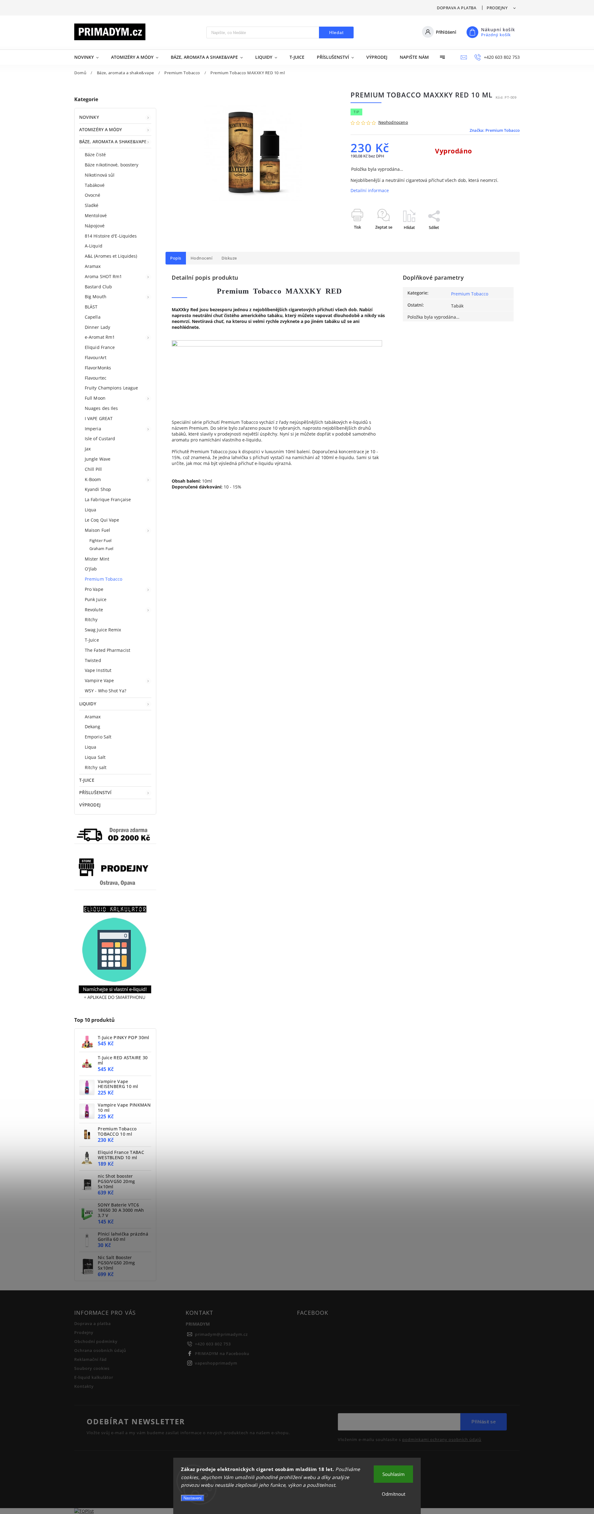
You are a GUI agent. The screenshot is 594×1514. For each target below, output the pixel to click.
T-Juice (92, 640)
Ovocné (93, 195)
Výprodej (90, 805)
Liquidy (87, 704)
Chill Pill (93, 469)
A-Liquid (93, 246)
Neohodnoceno (393, 123)
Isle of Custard (100, 438)
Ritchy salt (95, 767)
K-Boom (93, 479)
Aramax (93, 266)
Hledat (336, 32)
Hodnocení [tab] (202, 258)
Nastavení (192, 1498)
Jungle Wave (97, 459)
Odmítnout (393, 1494)
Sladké (92, 205)
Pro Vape (94, 589)
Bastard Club (98, 287)
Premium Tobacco (104, 579)
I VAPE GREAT (99, 418)
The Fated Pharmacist (107, 650)
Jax (88, 449)
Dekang (93, 726)
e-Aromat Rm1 (100, 337)
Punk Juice (95, 599)
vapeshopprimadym (216, 1363)
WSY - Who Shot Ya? (105, 691)
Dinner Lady (97, 327)
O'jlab (91, 569)
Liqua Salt (95, 757)
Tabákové (95, 185)
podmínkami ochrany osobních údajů (441, 1439)
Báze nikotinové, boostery (112, 165)
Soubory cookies (92, 1368)
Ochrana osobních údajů (100, 1350)
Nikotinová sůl (99, 175)
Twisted (93, 660)
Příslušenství (95, 792)
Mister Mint (97, 559)
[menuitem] (89, 57)
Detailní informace (370, 190)
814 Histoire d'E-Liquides (111, 236)
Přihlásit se (483, 1421)
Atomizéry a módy (100, 129)
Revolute (94, 610)
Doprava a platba (456, 8)
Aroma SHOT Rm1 (103, 276)
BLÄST (91, 307)
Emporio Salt (98, 737)
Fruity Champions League (111, 388)
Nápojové (95, 226)
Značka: (495, 130)
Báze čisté (95, 154)
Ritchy (91, 619)
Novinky (89, 117)
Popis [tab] (175, 258)
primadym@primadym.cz (221, 1334)
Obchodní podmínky (96, 1341)
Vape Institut (98, 670)
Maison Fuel (97, 530)
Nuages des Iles (101, 408)
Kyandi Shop (98, 489)
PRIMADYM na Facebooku (222, 1353)
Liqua (91, 510)
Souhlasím (393, 1474)
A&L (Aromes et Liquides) (111, 256)
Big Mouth (95, 296)
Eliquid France (100, 347)
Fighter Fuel (100, 540)
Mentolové (96, 215)
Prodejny (497, 8)
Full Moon (95, 398)
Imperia (93, 429)
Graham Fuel (101, 548)
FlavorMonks (98, 368)
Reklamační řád (90, 1359)
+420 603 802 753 (213, 1344)
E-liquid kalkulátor (93, 1377)
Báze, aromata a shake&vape (113, 141)
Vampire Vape (99, 680)
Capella (93, 317)
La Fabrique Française (108, 499)
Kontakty (84, 1386)
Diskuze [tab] (229, 258)
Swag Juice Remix (103, 630)
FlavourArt (95, 357)
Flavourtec (95, 378)
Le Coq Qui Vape (102, 520)
